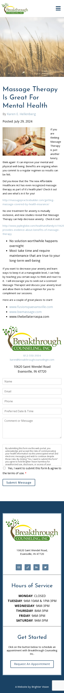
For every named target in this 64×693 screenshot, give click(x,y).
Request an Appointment (32, 664)
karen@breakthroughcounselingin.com (32, 359)
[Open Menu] (58, 9)
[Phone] (28, 567)
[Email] (19, 567)
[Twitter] (45, 567)
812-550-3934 (32, 355)
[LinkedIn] (36, 567)
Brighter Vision (40, 686)
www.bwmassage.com (25, 312)
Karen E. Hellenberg (21, 113)
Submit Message (18, 482)
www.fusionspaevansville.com (31, 307)
